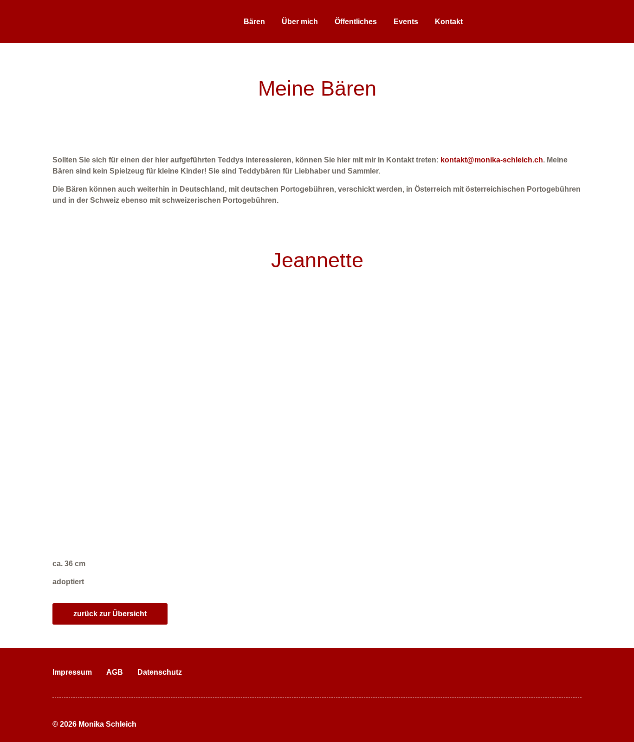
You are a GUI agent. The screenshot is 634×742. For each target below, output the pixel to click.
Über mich (300, 22)
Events (406, 22)
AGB (114, 672)
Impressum (72, 672)
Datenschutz (159, 672)
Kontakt (449, 22)
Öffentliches (356, 22)
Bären (254, 22)
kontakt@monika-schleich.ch (491, 160)
